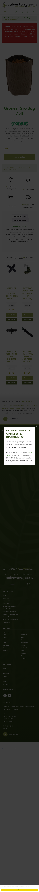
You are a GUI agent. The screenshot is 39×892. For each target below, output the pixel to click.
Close (19, 889)
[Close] (36, 426)
